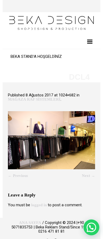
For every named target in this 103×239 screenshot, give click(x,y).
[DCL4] (51, 140)
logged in (39, 205)
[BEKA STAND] (51, 22)
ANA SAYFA (30, 223)
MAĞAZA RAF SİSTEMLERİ (34, 99)
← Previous (18, 176)
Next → (88, 176)
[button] (91, 227)
